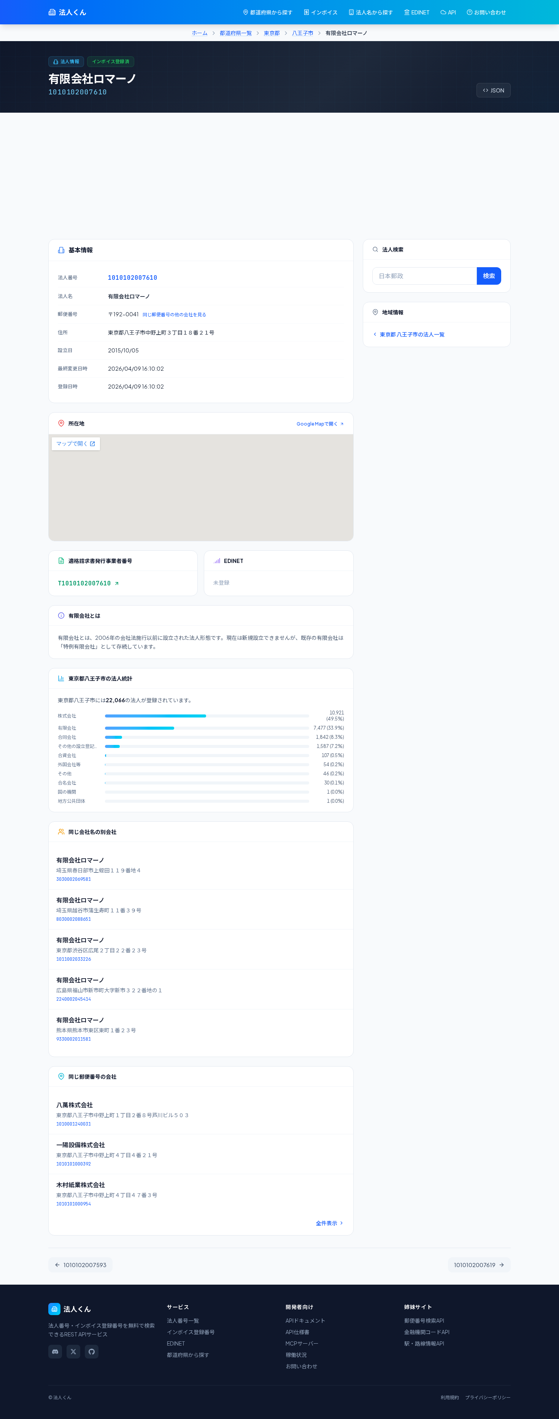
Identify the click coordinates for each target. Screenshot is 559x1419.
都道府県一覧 (236, 32)
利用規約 (450, 1397)
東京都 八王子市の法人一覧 (412, 334)
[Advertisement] (279, 169)
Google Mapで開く (317, 424)
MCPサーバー (302, 1343)
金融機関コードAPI (426, 1331)
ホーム (200, 32)
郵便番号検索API (424, 1320)
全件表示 (326, 1223)
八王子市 (302, 32)
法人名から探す (374, 12)
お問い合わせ (490, 12)
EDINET (420, 12)
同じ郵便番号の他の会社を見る (174, 314)
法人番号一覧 (183, 1320)
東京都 (272, 32)
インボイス (324, 12)
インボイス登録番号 (191, 1331)
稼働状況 (296, 1354)
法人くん (72, 12)
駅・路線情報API (424, 1343)
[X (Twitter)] (73, 1351)
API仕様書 (298, 1331)
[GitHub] (91, 1351)
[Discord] (55, 1351)
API (452, 12)
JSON (497, 90)
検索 (489, 276)
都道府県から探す (271, 12)
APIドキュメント (306, 1320)
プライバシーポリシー (488, 1397)
